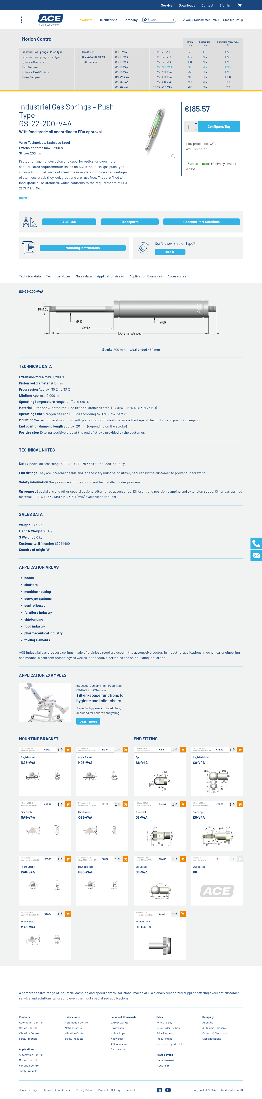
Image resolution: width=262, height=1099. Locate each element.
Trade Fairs (163, 1065)
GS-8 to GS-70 (86, 52)
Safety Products (28, 1038)
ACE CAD (69, 222)
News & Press (165, 1054)
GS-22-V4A (122, 77)
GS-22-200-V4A (162, 67)
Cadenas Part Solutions (201, 222)
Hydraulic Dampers (33, 62)
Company (208, 1017)
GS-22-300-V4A (162, 77)
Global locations (212, 1038)
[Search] (173, 19)
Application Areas (110, 276)
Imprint (130, 1090)
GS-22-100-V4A (162, 56)
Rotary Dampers (31, 77)
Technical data (30, 276)
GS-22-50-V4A (161, 51)
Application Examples (145, 276)
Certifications (119, 1049)
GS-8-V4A (121, 52)
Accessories (176, 276)
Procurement (164, 1038)
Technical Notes (58, 276)
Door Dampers (30, 67)
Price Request (165, 1033)
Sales (160, 1017)
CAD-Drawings (119, 1022)
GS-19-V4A (121, 72)
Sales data (84, 276)
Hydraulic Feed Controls (35, 72)
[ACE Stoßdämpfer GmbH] (50, 20)
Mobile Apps (118, 1033)
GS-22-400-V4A (162, 87)
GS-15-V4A (121, 67)
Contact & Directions (215, 1033)
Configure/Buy (219, 126)
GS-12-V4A (121, 62)
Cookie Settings (28, 1090)
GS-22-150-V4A (162, 62)
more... (24, 197)
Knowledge (117, 1038)
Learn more (88, 721)
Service (167, 5)
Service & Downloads (123, 1017)
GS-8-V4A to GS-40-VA (91, 57)
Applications (26, 1049)
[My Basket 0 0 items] (239, 5)
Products (24, 1017)
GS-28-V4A (122, 82)
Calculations (72, 1017)
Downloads (187, 5)
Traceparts (129, 222)
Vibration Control (29, 1033)
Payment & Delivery (109, 1090)
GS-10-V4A (121, 57)
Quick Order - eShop (168, 1027)
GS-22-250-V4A (162, 72)
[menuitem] (86, 19)
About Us (208, 1022)
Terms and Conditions (57, 1090)
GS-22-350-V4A (162, 82)
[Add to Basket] (68, 749)
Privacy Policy (84, 1090)
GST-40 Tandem (87, 62)
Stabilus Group (233, 20)
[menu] (108, 19)
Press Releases (165, 1060)
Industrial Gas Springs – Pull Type (41, 57)
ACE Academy (119, 1044)
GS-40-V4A (122, 87)
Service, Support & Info (170, 1044)
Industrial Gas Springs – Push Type (42, 52)
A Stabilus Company (214, 1027)
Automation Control (31, 1022)
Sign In (225, 5)
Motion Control (28, 1027)
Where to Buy (164, 1022)
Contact (207, 5)
